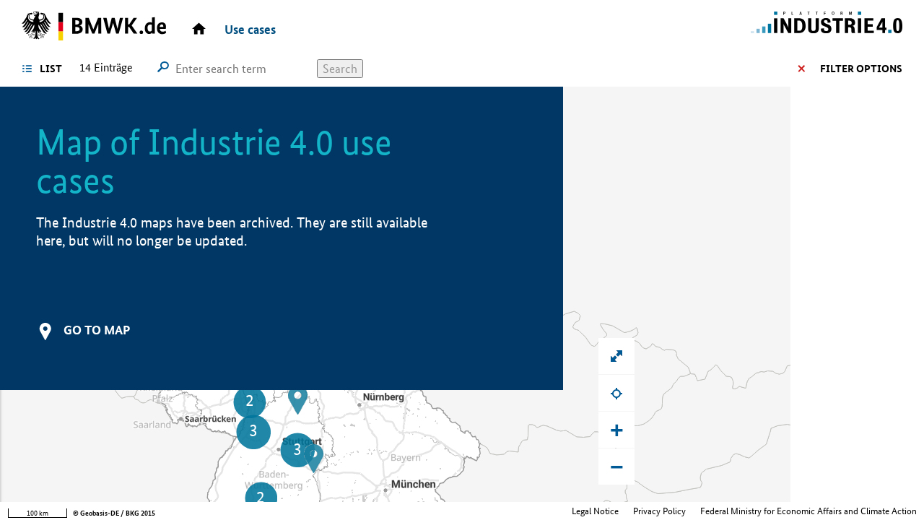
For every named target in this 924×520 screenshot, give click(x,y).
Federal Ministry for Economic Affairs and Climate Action (808, 511)
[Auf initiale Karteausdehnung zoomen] (616, 356)
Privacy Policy (659, 511)
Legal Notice (595, 511)
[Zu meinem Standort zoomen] (616, 393)
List (51, 68)
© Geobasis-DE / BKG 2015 (114, 513)
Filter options (861, 68)
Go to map (97, 329)
